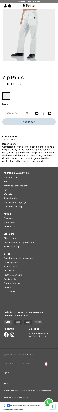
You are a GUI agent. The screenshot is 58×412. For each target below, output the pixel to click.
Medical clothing (11, 246)
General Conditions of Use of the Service (19, 355)
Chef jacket (9, 271)
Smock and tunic (11, 177)
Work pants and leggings (15, 202)
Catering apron (11, 262)
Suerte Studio (23, 397)
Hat (5, 190)
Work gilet (8, 194)
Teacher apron (10, 266)
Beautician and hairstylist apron (18, 258)
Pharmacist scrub (12, 283)
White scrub (9, 291)
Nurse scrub (9, 287)
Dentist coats (10, 279)
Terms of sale (26, 364)
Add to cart (29, 121)
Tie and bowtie (10, 198)
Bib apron (8, 218)
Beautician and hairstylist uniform (19, 242)
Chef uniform (10, 238)
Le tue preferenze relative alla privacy (25, 405)
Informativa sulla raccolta (13, 409)
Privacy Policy (9, 364)
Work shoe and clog (13, 206)
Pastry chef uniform (13, 275)
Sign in (6, 373)
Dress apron (9, 226)
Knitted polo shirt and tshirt (16, 186)
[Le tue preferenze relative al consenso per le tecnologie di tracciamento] (52, 406)
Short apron (9, 222)
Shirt (6, 181)
